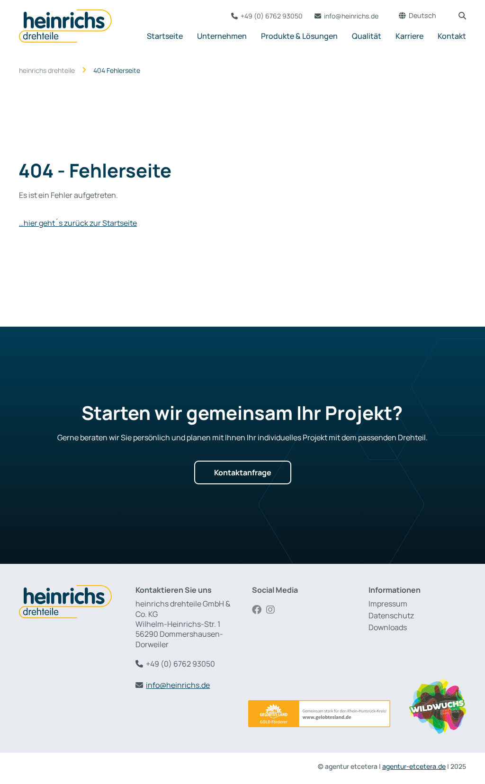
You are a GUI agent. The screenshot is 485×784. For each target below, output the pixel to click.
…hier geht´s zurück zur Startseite (78, 223)
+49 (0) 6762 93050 (272, 15)
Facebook (259, 609)
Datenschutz (391, 616)
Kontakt (452, 36)
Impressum (387, 604)
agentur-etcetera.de (414, 766)
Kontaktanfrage (242, 472)
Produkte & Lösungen (299, 36)
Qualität (366, 36)
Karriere (409, 36)
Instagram (273, 609)
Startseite (165, 36)
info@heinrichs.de (351, 15)
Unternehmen (222, 36)
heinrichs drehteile (47, 70)
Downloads (387, 628)
